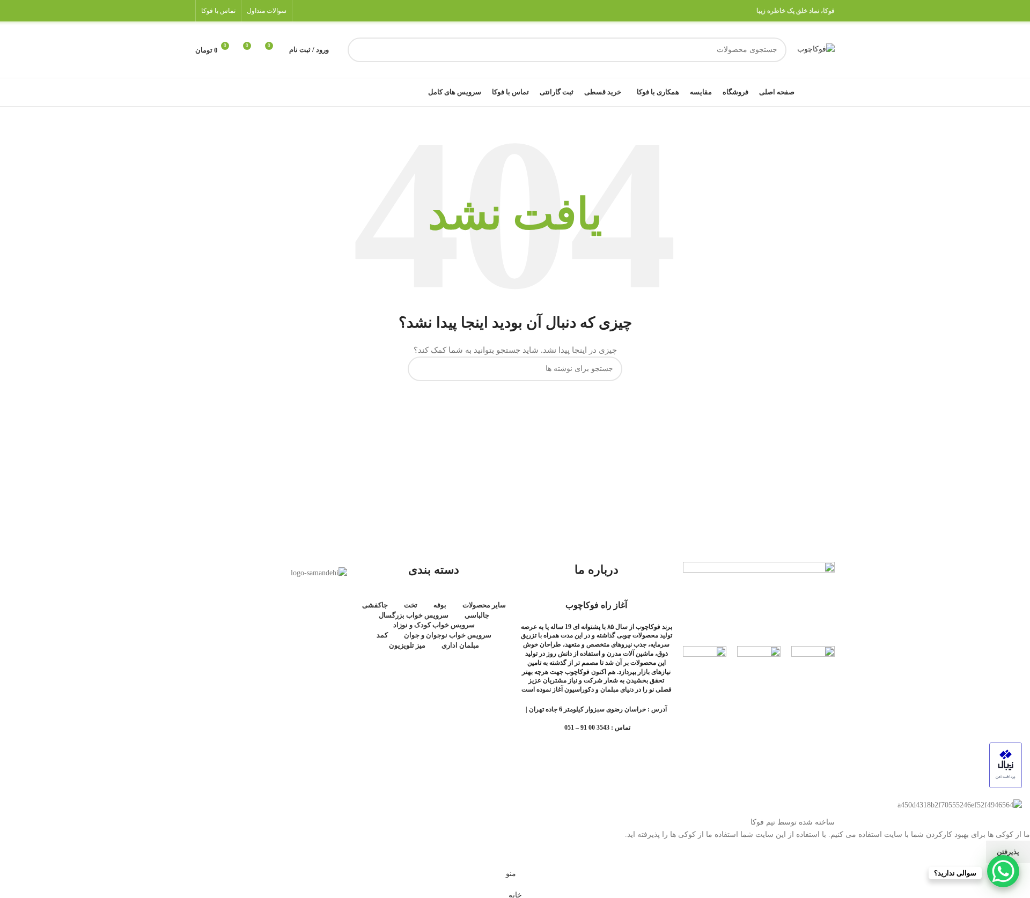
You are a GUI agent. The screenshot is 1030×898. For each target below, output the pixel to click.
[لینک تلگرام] (304, 10)
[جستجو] (360, 50)
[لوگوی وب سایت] (816, 49)
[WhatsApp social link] (318, 10)
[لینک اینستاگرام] (332, 10)
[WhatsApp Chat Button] (1003, 871)
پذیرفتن (1008, 852)
